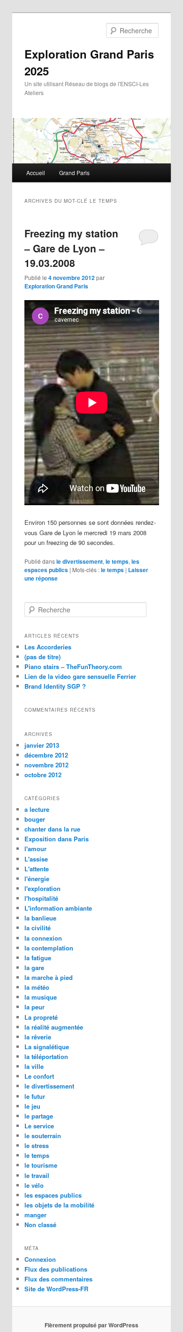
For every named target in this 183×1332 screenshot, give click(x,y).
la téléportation (46, 1056)
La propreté (41, 1017)
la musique (40, 997)
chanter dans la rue (52, 828)
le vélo (34, 1185)
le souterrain (42, 1135)
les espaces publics (53, 1195)
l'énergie (36, 878)
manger (35, 1214)
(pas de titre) (42, 656)
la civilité (37, 927)
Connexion (40, 1259)
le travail (36, 1175)
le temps (117, 561)
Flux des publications (55, 1269)
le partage (38, 1115)
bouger (34, 819)
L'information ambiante (58, 908)
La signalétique (46, 1046)
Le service (39, 1125)
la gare (34, 967)
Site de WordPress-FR (56, 1288)
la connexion (43, 938)
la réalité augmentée (53, 1027)
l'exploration (42, 888)
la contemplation (48, 947)
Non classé (40, 1224)
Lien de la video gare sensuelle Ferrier (80, 676)
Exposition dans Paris (56, 838)
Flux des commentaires (58, 1278)
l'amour (35, 848)
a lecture (36, 809)
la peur (34, 1006)
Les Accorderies (47, 646)
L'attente (36, 868)
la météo (36, 987)
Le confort (39, 1076)
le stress (36, 1145)
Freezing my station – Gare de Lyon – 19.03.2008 (71, 248)
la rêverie (37, 1036)
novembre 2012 (46, 764)
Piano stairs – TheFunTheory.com (73, 666)
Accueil (35, 173)
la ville (34, 1066)
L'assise (36, 858)
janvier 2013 (41, 745)
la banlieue (40, 917)
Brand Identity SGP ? (55, 686)
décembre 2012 (46, 755)
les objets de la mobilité (59, 1204)
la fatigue (37, 957)
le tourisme (40, 1165)
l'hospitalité (41, 898)
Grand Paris (74, 173)
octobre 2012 (42, 774)
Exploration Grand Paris (56, 286)
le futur (34, 1096)
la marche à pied (48, 977)
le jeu (32, 1106)
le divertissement (79, 561)
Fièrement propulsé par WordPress (91, 1325)
